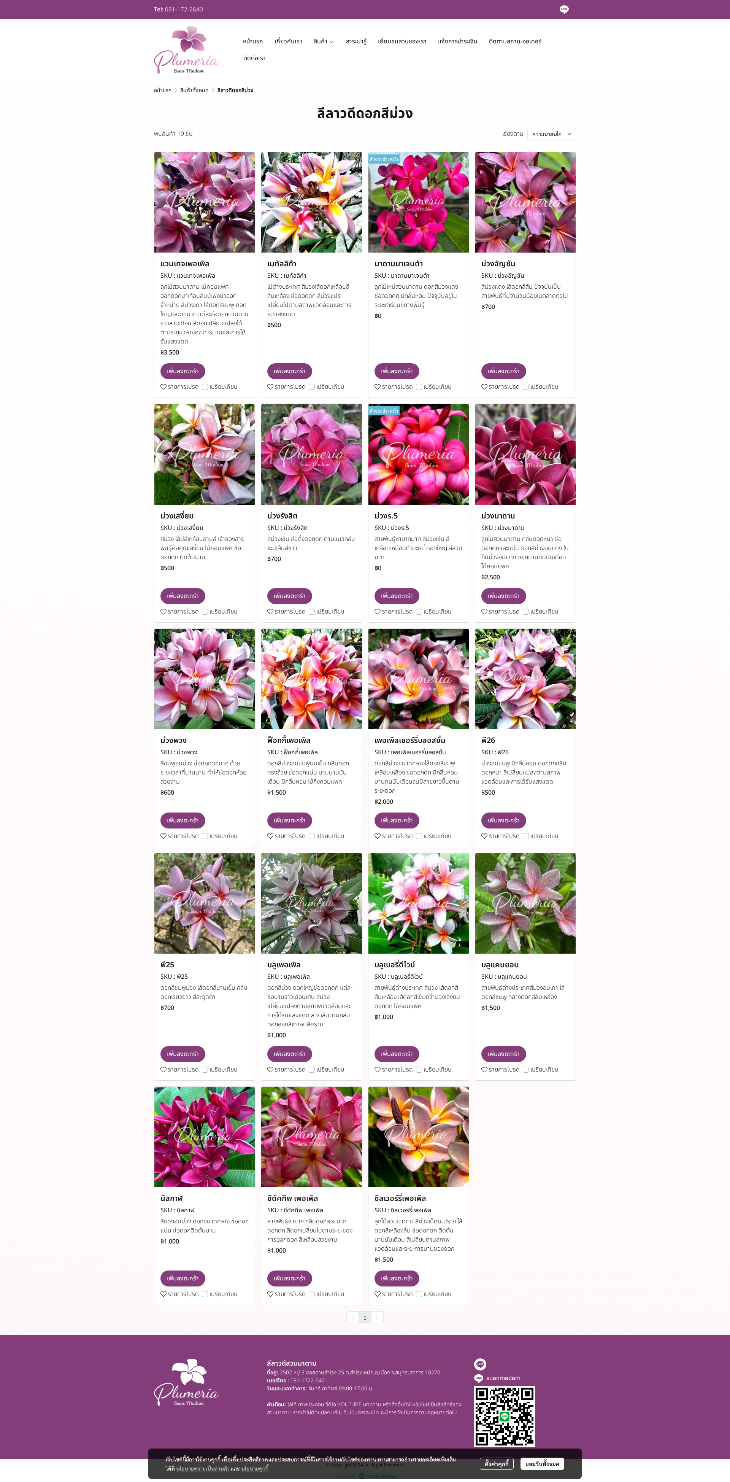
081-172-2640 (184, 9)
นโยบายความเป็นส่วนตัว (203, 1468)
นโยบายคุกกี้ (254, 1468)
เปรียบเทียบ (223, 386)
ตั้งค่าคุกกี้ (497, 1463)
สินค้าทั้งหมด (194, 90)
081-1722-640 (307, 1381)
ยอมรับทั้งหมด (542, 1463)
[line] (564, 9)
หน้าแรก (162, 90)
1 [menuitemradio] (365, 1317)
